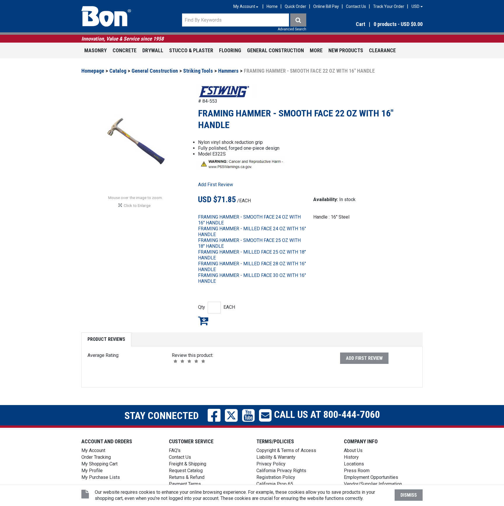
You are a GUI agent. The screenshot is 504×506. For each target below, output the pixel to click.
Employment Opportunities (371, 477)
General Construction (275, 50)
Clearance (382, 50)
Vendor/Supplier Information (373, 484)
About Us (353, 450)
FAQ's (175, 450)
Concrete (124, 50)
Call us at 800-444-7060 (326, 414)
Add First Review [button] (215, 184)
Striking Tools (198, 71)
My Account (93, 450)
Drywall (152, 50)
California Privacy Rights (281, 470)
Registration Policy (275, 477)
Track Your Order (388, 6)
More (316, 50)
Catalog (117, 71)
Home (272, 6)
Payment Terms (185, 484)
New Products (345, 50)
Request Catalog (186, 470)
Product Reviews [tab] (106, 339)
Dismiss (408, 495)
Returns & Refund (186, 477)
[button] (371, 24)
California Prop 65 (274, 484)
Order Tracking (96, 457)
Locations (354, 464)
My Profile (92, 470)
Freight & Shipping (187, 464)
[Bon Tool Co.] (106, 16)
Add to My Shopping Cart (203, 321)
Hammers (228, 71)
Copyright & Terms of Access (286, 450)
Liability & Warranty (275, 457)
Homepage (92, 71)
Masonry (95, 50)
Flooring (230, 50)
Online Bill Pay (326, 6)
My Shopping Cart (99, 464)
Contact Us (356, 6)
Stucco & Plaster (191, 50)
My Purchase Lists (100, 477)
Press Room (357, 470)
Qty (201, 307)
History (351, 457)
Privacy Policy (271, 464)
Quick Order (295, 6)
